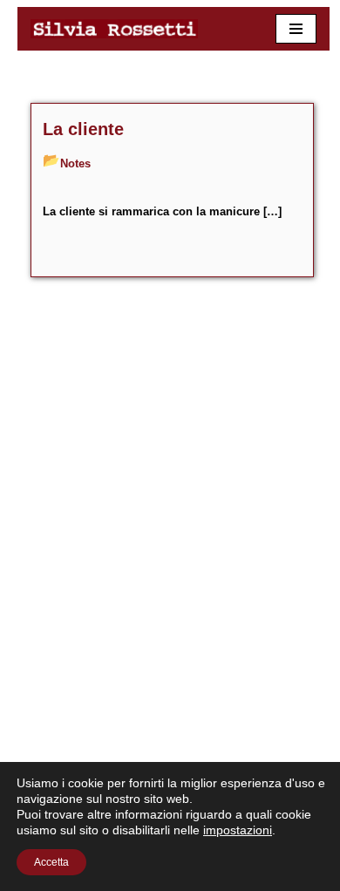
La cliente (83, 129)
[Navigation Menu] (295, 29)
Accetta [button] (51, 862)
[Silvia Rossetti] (119, 28)
